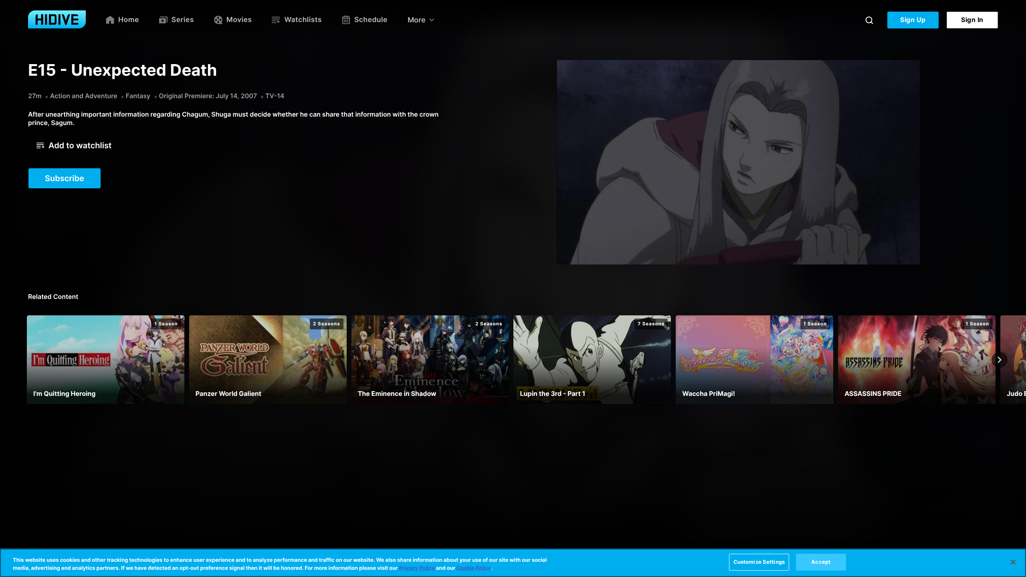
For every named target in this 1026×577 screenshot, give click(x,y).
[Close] (1013, 562)
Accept (820, 562)
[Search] (869, 20)
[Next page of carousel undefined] (1000, 360)
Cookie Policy (473, 568)
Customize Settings (759, 562)
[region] (513, 563)
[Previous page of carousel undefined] (26, 360)
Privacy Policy (417, 568)
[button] (73, 145)
